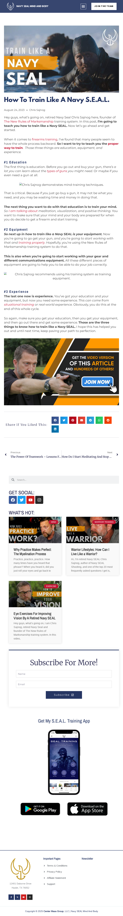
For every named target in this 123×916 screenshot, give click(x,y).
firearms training (44, 139)
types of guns (57, 171)
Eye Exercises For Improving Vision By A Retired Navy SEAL (34, 615)
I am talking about (23, 211)
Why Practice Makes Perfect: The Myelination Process (32, 551)
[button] (83, 6)
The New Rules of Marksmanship (28, 121)
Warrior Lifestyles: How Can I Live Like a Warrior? (90, 551)
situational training (19, 304)
